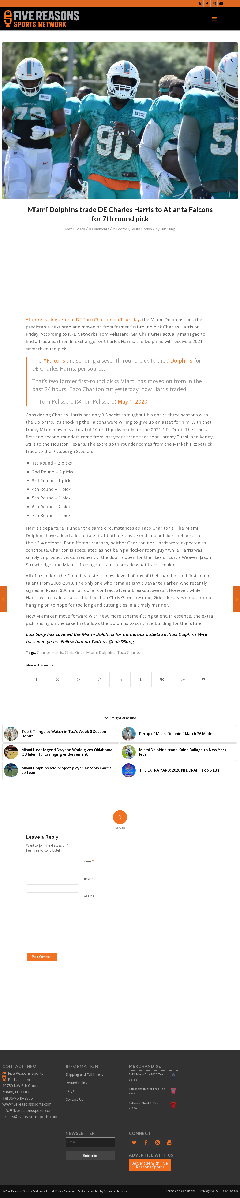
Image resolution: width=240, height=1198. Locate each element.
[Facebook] (146, 1142)
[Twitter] (134, 1142)
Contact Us (74, 1099)
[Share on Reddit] (182, 679)
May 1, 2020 (132, 401)
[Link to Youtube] (221, 3)
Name (89, 861)
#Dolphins (179, 360)
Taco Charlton (130, 652)
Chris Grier (74, 652)
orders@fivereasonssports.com (29, 1116)
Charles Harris (50, 652)
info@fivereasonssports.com (27, 1110)
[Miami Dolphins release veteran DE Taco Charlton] (3, 599)
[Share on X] (57, 679)
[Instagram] (157, 1142)
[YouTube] (169, 1142)
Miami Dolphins (100, 652)
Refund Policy (76, 1082)
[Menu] (214, 19)
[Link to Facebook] (207, 3)
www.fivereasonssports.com (26, 1104)
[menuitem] (214, 19)
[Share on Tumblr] (141, 679)
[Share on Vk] (162, 679)
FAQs (70, 1091)
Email (88, 878)
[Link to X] (200, 3)
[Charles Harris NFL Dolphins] (120, 120)
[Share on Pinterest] (99, 679)
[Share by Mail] (203, 679)
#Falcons (54, 360)
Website (89, 895)
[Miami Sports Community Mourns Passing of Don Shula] (236, 599)
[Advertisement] (120, 1003)
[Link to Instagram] (214, 3)
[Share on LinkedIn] (120, 679)
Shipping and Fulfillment (84, 1074)
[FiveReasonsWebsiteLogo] (41, 18)
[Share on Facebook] (36, 679)
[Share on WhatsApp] (78, 679)
